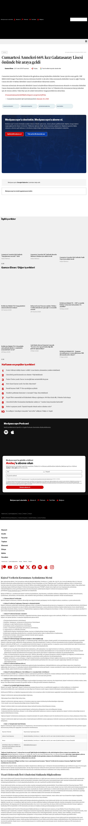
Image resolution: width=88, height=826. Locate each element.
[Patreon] (4, 567)
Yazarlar (4, 538)
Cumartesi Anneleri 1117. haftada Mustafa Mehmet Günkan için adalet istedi (44, 255)
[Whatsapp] (16, 567)
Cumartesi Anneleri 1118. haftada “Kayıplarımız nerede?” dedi (11, 255)
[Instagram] (52, 567)
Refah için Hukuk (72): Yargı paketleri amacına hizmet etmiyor (13, 307)
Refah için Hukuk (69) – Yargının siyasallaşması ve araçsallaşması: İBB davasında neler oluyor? (72, 353)
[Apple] (12, 432)
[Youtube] (10, 567)
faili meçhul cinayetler (26, 106)
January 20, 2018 (43, 99)
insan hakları (60, 106)
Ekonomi (4, 545)
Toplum (4, 52)
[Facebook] (34, 567)
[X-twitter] (28, 567)
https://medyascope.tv (14, 590)
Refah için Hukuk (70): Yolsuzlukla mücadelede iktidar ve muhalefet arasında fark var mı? (12, 348)
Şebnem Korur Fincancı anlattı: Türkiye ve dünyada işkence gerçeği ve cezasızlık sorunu (44, 307)
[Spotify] (6, 432)
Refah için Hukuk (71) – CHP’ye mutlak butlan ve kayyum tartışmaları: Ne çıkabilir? (72, 304)
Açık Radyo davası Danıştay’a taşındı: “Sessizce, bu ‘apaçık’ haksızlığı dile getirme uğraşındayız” (42, 346)
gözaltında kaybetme (44, 106)
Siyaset (4, 530)
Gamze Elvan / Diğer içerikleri (18, 267)
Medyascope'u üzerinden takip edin (24, 182)
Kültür (3, 553)
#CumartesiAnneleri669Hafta (16, 95)
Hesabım (4, 557)
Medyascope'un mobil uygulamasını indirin (18, 191)
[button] (78, 9)
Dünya (3, 549)
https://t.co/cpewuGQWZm (36, 95)
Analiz (3, 534)
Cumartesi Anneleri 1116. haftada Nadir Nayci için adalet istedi (72, 258)
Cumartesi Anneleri (8, 106)
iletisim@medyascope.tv (30, 744)
